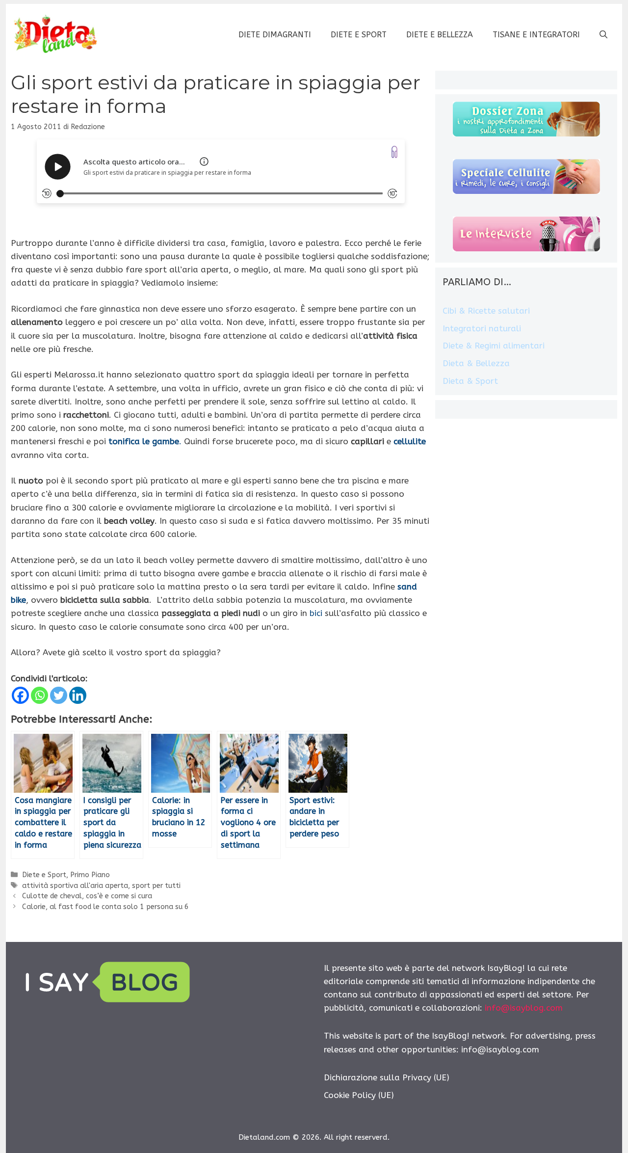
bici (316, 613)
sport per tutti (156, 886)
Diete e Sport (359, 34)
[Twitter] (58, 695)
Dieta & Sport (470, 381)
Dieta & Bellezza (476, 363)
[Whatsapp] (39, 695)
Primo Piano (90, 875)
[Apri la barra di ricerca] (603, 35)
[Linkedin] (77, 695)
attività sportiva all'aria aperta (75, 886)
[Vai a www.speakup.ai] (394, 152)
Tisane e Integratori (536, 34)
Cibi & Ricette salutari (486, 311)
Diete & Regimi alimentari (494, 345)
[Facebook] (20, 695)
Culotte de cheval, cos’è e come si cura (87, 896)
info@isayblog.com (524, 1008)
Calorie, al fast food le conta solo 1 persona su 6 (105, 907)
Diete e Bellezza (439, 34)
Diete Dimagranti (274, 34)
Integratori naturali (482, 328)
